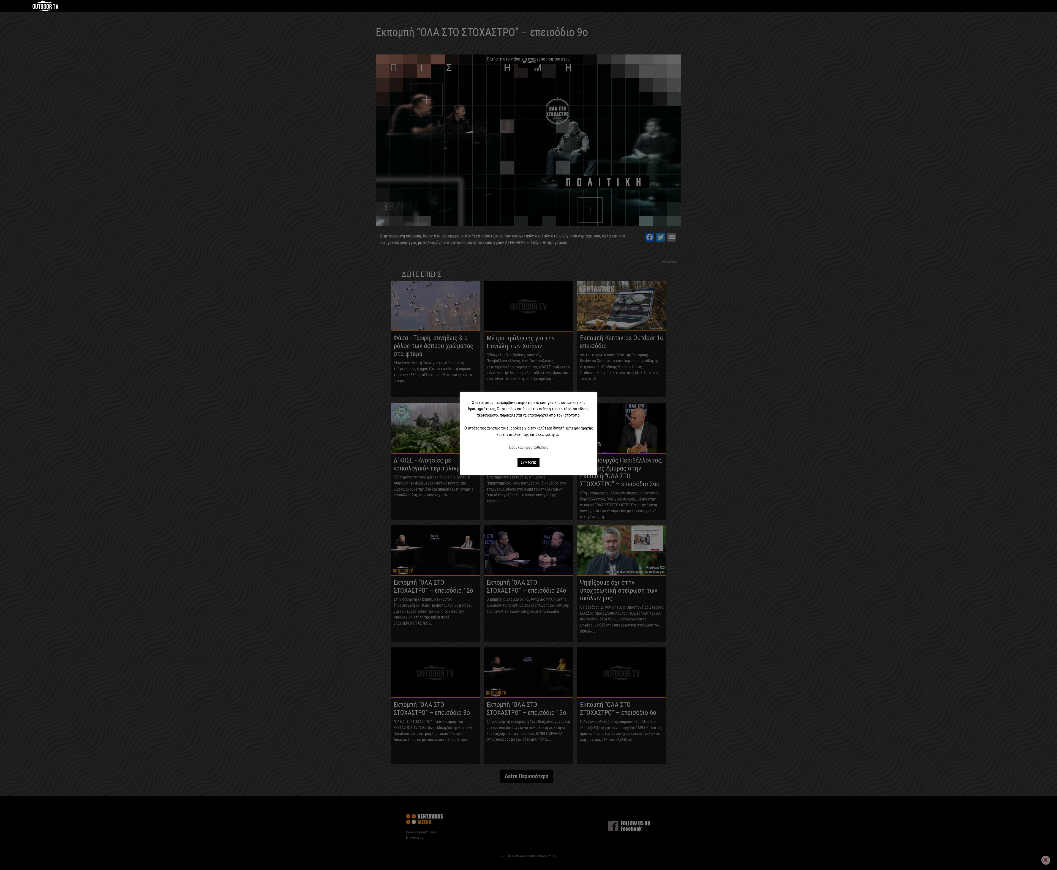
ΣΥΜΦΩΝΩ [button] (528, 462)
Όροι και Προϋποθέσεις (528, 447)
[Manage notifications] (1045, 860)
